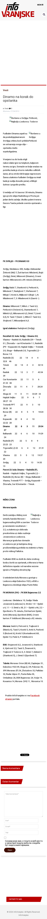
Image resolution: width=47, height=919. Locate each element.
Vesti (5, 90)
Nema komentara (11, 768)
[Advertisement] (23, 51)
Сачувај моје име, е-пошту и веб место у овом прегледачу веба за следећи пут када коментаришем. (24, 843)
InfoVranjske (18, 912)
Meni (39, 5)
